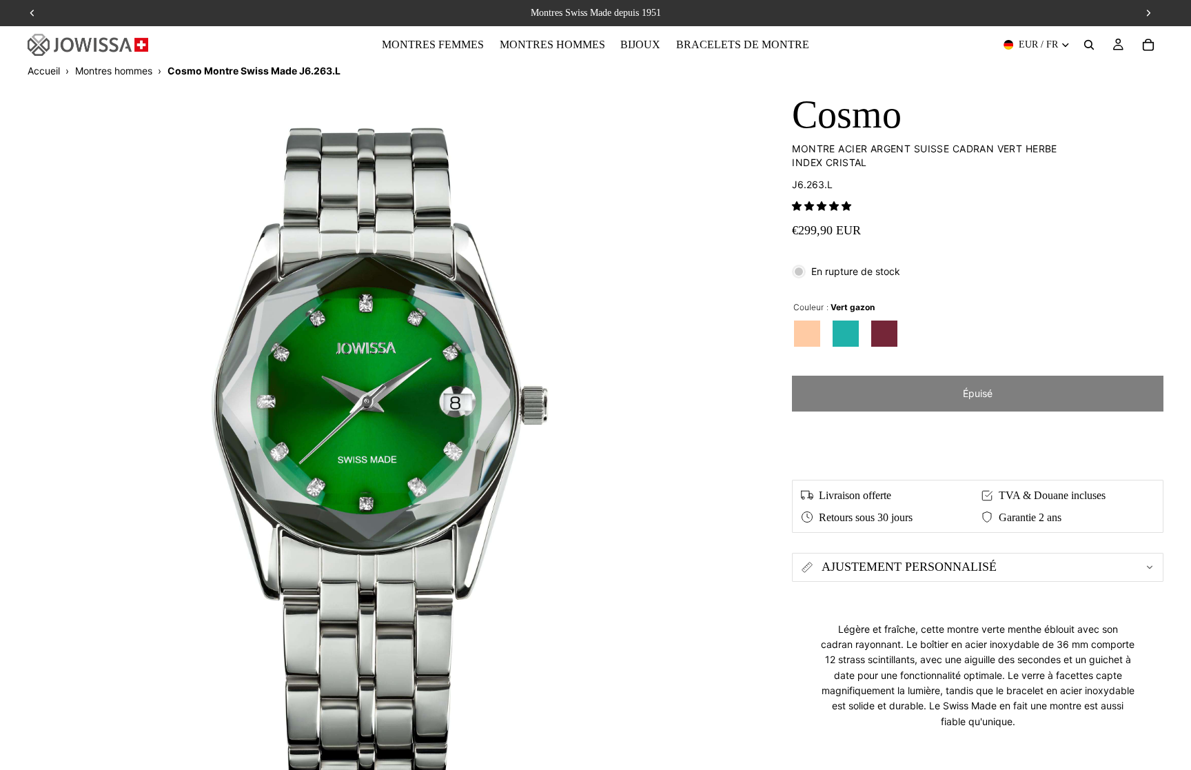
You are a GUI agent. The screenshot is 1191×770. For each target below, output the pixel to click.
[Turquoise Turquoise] (846, 333)
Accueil (44, 71)
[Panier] (1148, 45)
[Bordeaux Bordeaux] (884, 333)
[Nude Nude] (807, 333)
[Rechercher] (1089, 45)
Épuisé (978, 393)
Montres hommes (113, 71)
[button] (821, 206)
